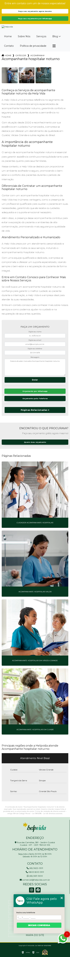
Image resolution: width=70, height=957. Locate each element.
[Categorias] (54, 46)
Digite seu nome (35, 332)
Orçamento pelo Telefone (35, 398)
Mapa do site (35, 935)
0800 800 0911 (36, 872)
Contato (9, 45)
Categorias (20, 55)
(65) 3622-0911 (36, 868)
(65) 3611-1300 (36, 876)
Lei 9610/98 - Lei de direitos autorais (47, 813)
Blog (55, 36)
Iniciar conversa (39, 925)
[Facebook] (38, 890)
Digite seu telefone (35, 349)
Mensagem (35, 357)
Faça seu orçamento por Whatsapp (35, 18)
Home (8, 36)
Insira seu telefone (25, 912)
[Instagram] (31, 890)
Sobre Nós (24, 36)
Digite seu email (35, 340)
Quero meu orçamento (35, 442)
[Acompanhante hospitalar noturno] (10, 75)
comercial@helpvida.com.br (36, 880)
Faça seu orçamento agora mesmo (35, 11)
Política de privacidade (33, 45)
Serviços (41, 36)
